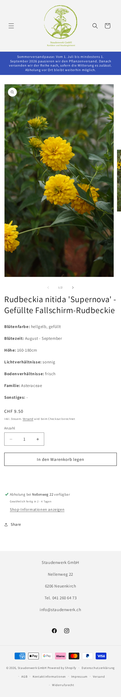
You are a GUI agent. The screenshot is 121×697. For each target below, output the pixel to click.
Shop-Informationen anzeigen (37, 509)
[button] (11, 26)
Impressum (79, 676)
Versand (28, 419)
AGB (24, 676)
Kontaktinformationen (49, 676)
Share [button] (16, 524)
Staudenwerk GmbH (32, 668)
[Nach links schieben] (48, 287)
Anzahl (9, 428)
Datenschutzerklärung (98, 668)
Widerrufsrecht (63, 685)
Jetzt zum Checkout (60, 475)
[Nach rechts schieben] (73, 287)
